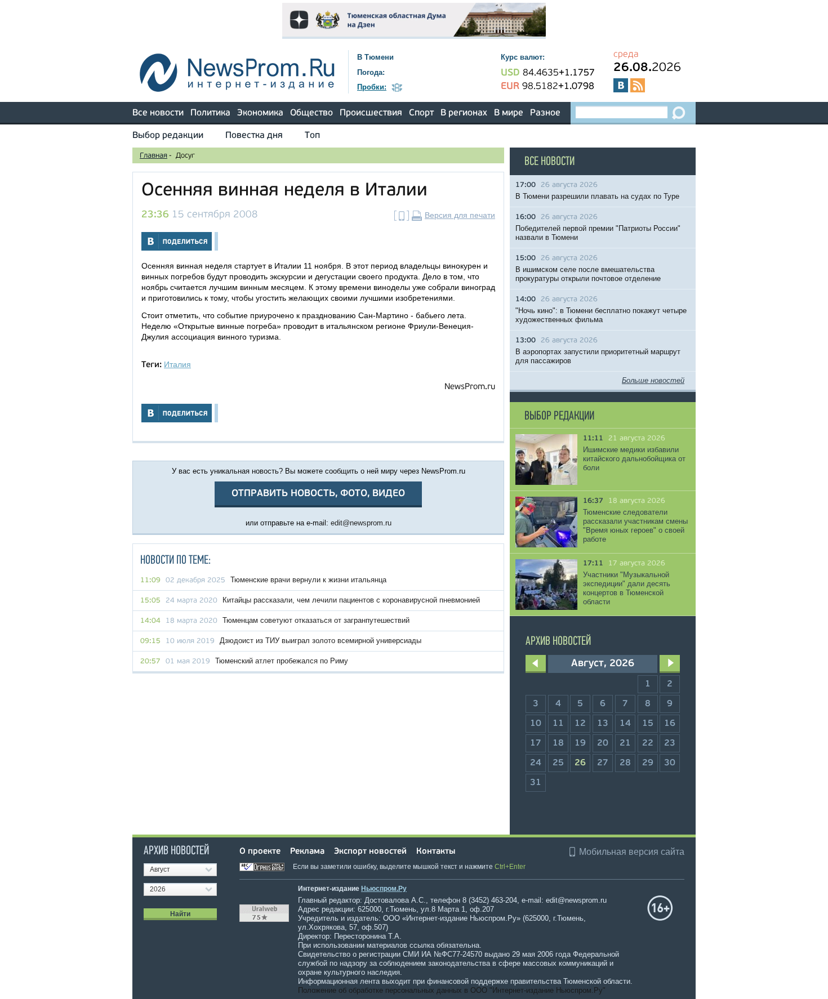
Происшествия (371, 113)
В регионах (463, 113)
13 (602, 723)
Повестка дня (254, 135)
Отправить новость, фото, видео (318, 493)
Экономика (260, 113)
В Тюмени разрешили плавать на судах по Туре (597, 196)
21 (625, 743)
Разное (545, 113)
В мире (508, 113)
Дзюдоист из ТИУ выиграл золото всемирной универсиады (320, 640)
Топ (312, 135)
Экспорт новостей (370, 852)
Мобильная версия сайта (631, 852)
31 (535, 782)
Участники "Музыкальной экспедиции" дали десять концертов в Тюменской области (626, 588)
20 (602, 743)
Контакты (435, 852)
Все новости (158, 113)
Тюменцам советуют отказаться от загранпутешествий (315, 620)
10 (535, 723)
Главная (153, 155)
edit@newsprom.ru (361, 523)
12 (580, 723)
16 (669, 723)
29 (647, 763)
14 (625, 723)
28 (625, 763)
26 (580, 763)
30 (669, 763)
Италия (177, 364)
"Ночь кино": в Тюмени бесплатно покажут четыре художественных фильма (601, 315)
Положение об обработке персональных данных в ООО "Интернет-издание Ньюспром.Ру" (452, 990)
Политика (210, 113)
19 (580, 743)
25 (558, 763)
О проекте (260, 852)
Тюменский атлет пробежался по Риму (281, 661)
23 (669, 743)
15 (647, 723)
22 (647, 743)
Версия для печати (460, 215)
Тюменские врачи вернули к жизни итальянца (308, 580)
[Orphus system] (265, 867)
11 (558, 723)
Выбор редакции (167, 135)
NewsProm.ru (469, 387)
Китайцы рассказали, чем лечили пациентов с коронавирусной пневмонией (351, 600)
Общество (311, 113)
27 (602, 763)
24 (535, 763)
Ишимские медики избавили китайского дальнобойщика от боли (634, 458)
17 (535, 743)
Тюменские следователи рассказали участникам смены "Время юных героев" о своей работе (635, 525)
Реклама (307, 852)
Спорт (421, 113)
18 (558, 743)
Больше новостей (653, 380)
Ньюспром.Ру (384, 889)
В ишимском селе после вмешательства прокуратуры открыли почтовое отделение (588, 274)
